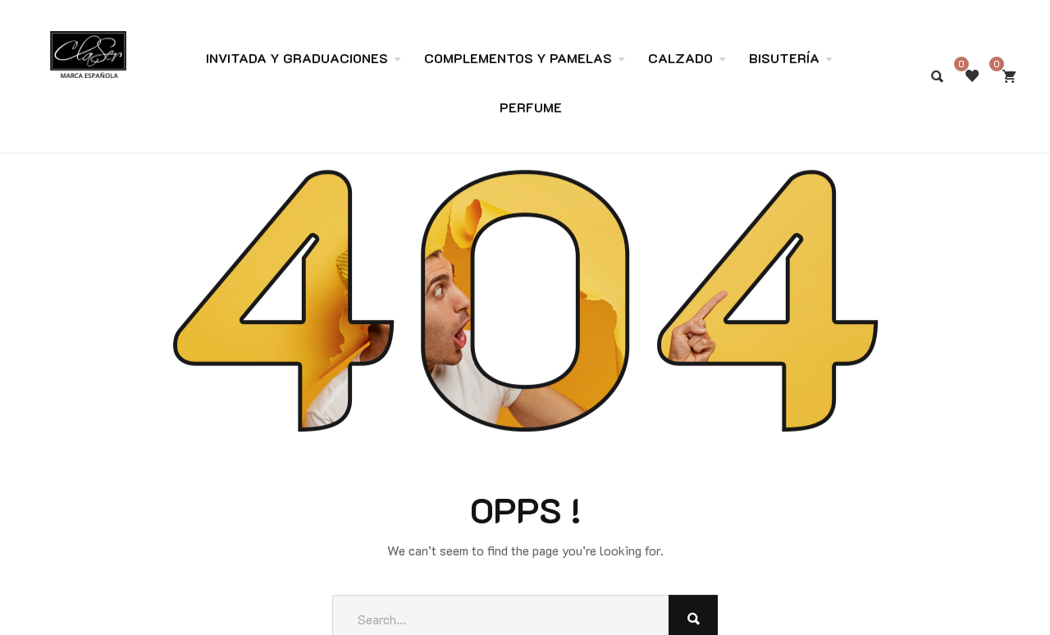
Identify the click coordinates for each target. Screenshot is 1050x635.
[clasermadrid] (88, 46)
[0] (1009, 76)
